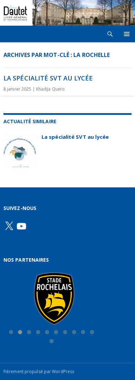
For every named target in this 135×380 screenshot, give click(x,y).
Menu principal (126, 34)
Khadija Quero (50, 89)
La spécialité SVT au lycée (48, 78)
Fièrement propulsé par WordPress (38, 371)
